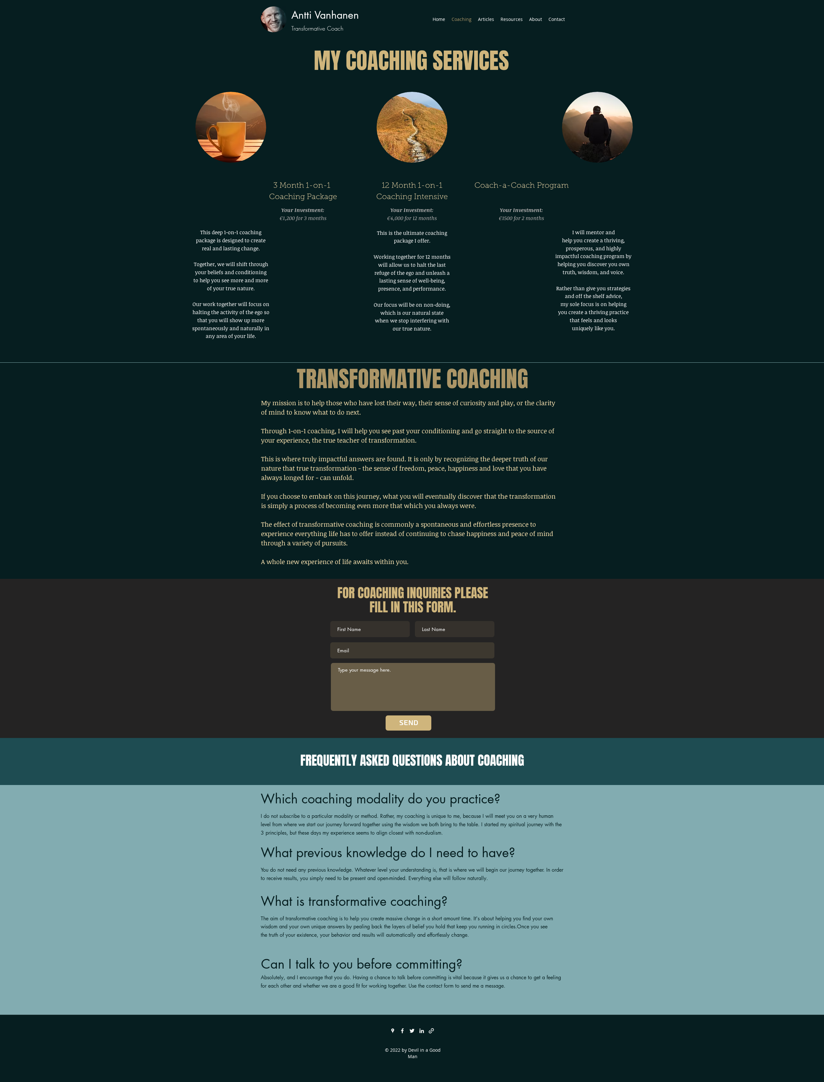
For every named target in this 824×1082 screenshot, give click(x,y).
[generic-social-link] (431, 1031)
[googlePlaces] (392, 1031)
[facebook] (402, 1031)
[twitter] (412, 1031)
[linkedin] (421, 1031)
